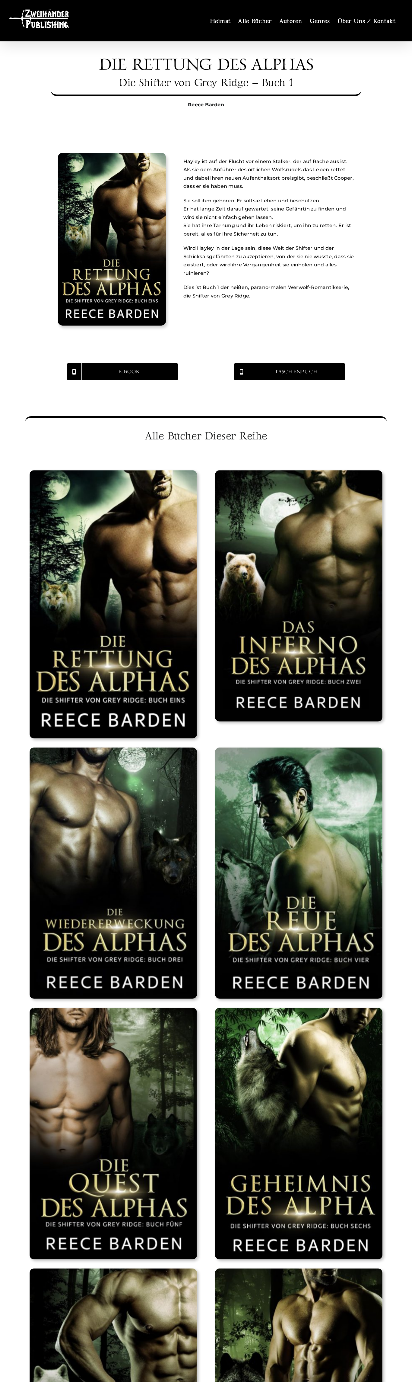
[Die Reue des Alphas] (298, 873)
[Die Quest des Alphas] (113, 1133)
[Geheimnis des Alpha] (298, 1133)
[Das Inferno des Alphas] (298, 596)
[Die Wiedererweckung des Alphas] (113, 873)
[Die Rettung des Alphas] (112, 155)
